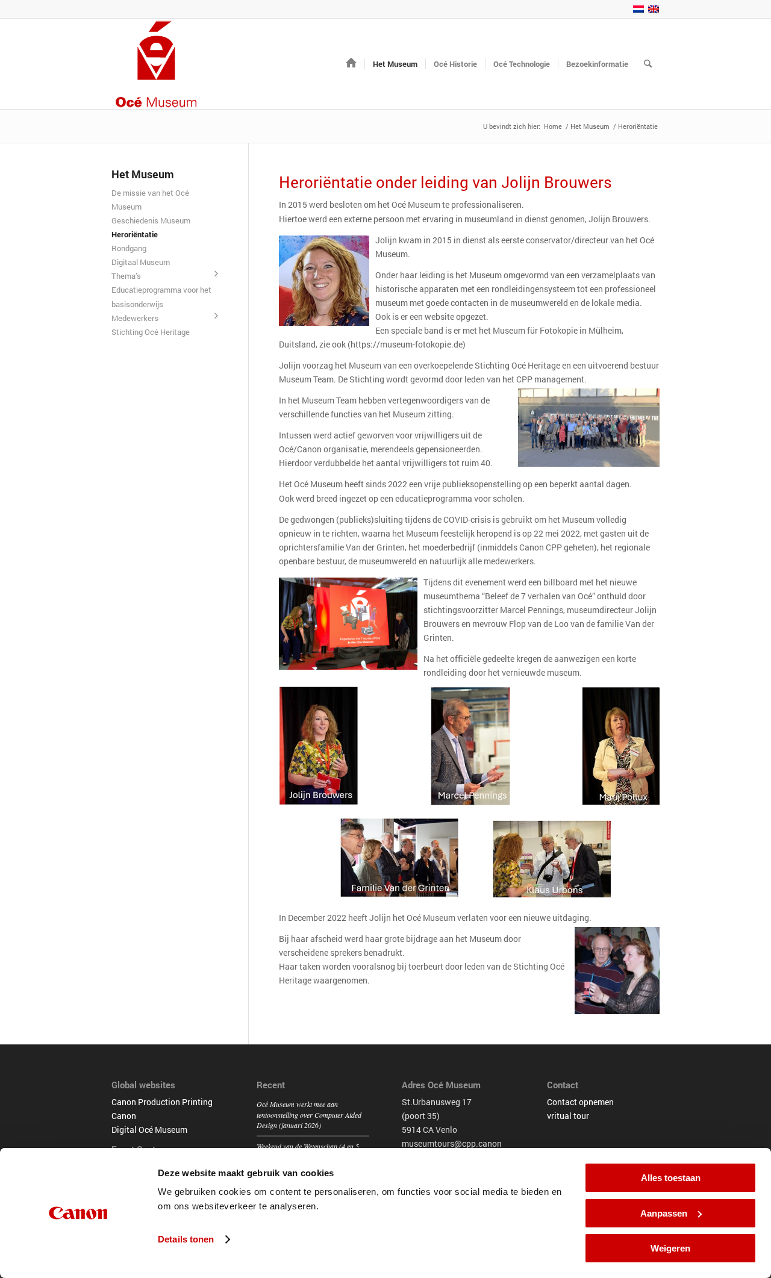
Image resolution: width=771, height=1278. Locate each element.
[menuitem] (351, 64)
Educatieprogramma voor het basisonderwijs (161, 296)
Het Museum (142, 174)
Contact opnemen (580, 1102)
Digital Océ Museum (149, 1129)
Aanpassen (663, 1213)
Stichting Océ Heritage (150, 331)
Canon (123, 1115)
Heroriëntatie (134, 234)
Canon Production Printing (162, 1102)
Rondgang (128, 248)
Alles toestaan (671, 1178)
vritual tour (568, 1115)
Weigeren (670, 1248)
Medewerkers (134, 318)
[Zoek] (648, 64)
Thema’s (126, 275)
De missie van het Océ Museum (150, 199)
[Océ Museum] (156, 64)
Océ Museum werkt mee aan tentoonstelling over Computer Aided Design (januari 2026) (309, 1114)
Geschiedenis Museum (150, 220)
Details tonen (186, 1239)
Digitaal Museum (140, 262)
